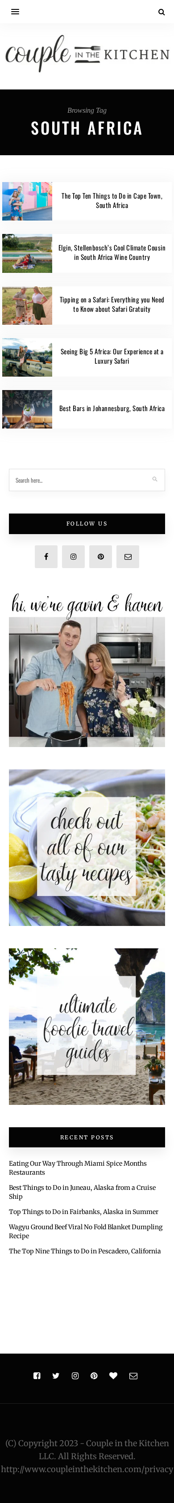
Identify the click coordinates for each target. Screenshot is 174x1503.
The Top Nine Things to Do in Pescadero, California (85, 1251)
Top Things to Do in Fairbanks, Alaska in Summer (83, 1212)
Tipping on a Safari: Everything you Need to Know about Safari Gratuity (112, 304)
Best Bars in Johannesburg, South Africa (112, 408)
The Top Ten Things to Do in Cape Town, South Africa (112, 200)
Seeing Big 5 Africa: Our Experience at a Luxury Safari (112, 355)
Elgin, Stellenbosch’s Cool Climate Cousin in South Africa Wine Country (112, 252)
